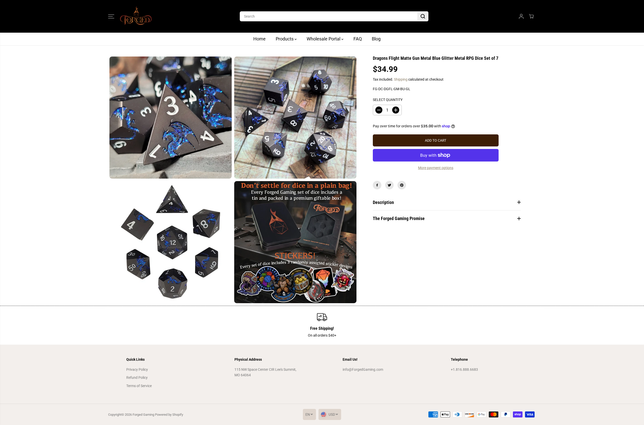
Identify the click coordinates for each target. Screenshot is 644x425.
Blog (376, 38)
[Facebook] (377, 185)
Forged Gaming (143, 414)
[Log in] (521, 16)
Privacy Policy (137, 369)
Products (285, 38)
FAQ (357, 38)
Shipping (401, 79)
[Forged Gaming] (135, 16)
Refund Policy (137, 378)
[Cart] (531, 16)
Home (259, 38)
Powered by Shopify (169, 414)
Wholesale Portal (324, 38)
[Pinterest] (401, 185)
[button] (111, 16)
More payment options (435, 168)
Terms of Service (139, 386)
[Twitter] (389, 185)
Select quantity (388, 100)
